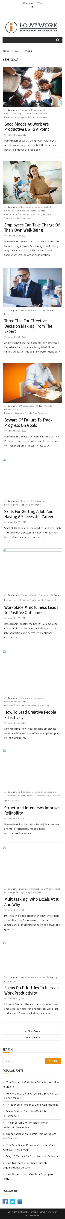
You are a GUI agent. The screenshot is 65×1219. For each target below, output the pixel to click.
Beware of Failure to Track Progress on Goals (28, 422)
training (16, 218)
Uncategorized (27, 405)
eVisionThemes (32, 1215)
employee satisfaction (25, 117)
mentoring (45, 705)
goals (29, 413)
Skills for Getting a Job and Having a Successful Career (28, 514)
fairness (31, 795)
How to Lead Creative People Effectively (30, 714)
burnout (8, 600)
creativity (8, 705)
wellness (43, 117)
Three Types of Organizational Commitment (32, 1104)
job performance (33, 504)
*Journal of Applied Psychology (34, 595)
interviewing (43, 795)
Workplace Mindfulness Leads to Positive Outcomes (31, 610)
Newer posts (30, 1037)
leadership (9, 314)
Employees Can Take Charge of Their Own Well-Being (32, 227)
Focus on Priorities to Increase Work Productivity (32, 990)
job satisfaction (21, 600)
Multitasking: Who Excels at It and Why (31, 901)
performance (41, 413)
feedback (19, 413)
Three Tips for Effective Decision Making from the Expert (28, 326)
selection (56, 795)
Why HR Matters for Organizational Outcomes (33, 1156)
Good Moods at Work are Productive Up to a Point (26, 126)
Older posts (33, 1031)
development (10, 214)
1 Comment (50, 600)
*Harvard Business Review (32, 310)
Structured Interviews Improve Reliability (32, 810)
